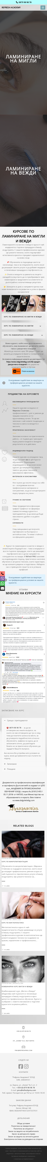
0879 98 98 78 (24, 2)
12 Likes (7, 886)
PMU (10, 858)
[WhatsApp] (2, 583)
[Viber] (2, 578)
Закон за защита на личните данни (23, 1136)
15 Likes (7, 949)
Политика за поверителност (23, 1126)
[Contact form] (2, 588)
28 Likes (7, 1013)
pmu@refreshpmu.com (23, 1050)
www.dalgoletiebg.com (25, 800)
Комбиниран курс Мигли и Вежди (17, 986)
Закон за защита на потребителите (23, 1131)
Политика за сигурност (23, 1128)
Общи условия (23, 1123)
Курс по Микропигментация (15, 862)
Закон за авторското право (23, 1134)
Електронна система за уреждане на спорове (23, 1139)
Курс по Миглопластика (13, 923)
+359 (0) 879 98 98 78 (23, 1031)
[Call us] (2, 573)
